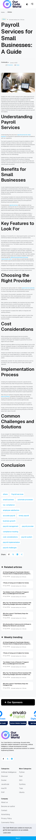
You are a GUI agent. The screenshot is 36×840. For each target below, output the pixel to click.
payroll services (14, 205)
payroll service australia (28, 288)
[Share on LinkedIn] (17, 554)
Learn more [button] (7, 832)
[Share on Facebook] (9, 554)
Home (3, 12)
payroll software (5, 396)
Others (4, 19)
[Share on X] (13, 554)
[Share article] (21, 554)
